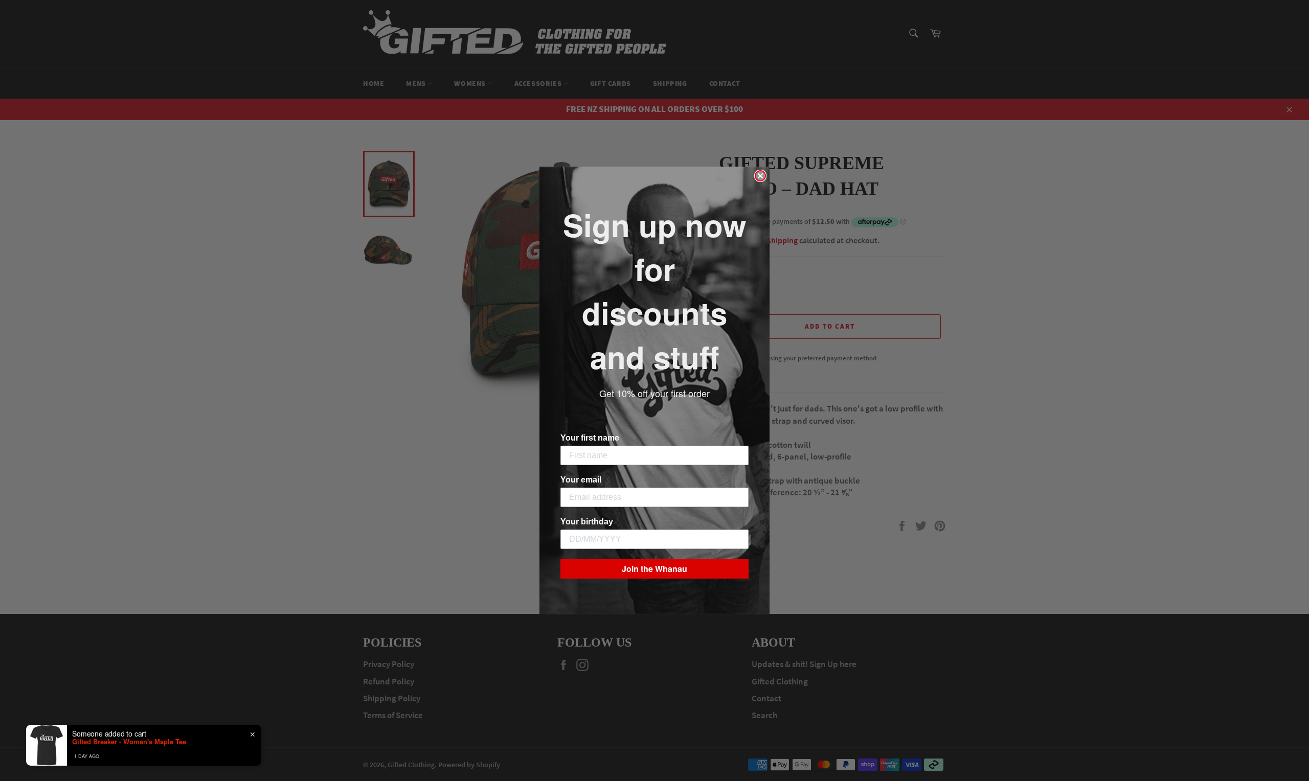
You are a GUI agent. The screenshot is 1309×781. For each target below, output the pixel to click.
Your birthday (586, 521)
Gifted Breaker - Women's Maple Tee (129, 742)
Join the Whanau (654, 569)
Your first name (589, 437)
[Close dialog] (760, 176)
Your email (580, 479)
